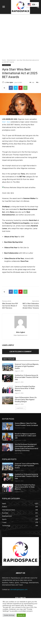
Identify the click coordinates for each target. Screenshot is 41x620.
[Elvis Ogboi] (3, 82)
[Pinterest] (20, 88)
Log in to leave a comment (20, 351)
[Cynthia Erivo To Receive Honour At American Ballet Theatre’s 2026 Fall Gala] (7, 378)
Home (4, 60)
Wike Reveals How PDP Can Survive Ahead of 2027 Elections (10, 306)
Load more (20, 408)
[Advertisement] (20, 35)
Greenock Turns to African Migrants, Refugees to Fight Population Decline (27, 366)
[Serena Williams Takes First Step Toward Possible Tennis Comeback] (7, 426)
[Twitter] (16, 88)
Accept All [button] (21, 615)
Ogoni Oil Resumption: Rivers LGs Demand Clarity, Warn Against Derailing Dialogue (26, 399)
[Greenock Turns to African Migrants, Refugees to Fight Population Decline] (7, 367)
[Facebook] (11, 88)
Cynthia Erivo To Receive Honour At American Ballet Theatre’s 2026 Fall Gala (26, 377)
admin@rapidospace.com (18, 589)
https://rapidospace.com (20, 335)
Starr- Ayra (6, 122)
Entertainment (11, 60)
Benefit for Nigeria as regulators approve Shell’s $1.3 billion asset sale (25, 436)
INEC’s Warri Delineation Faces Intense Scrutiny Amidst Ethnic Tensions (30, 306)
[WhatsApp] (25, 88)
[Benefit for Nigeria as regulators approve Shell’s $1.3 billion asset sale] (7, 437)
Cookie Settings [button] (9, 615)
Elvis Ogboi (10, 82)
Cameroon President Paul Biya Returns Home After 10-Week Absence (25, 388)
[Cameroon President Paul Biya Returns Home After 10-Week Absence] (7, 389)
